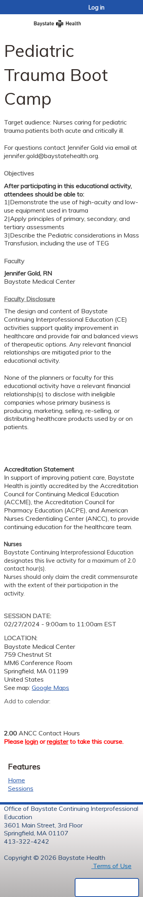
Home (16, 780)
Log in (96, 7)
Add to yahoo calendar (30, 714)
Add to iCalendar (48, 713)
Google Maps (50, 688)
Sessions (20, 788)
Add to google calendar (12, 714)
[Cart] (119, 11)
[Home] (71, 21)
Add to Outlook (67, 714)
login (31, 741)
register (57, 741)
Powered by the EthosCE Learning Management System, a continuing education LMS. (107, 887)
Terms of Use (111, 866)
